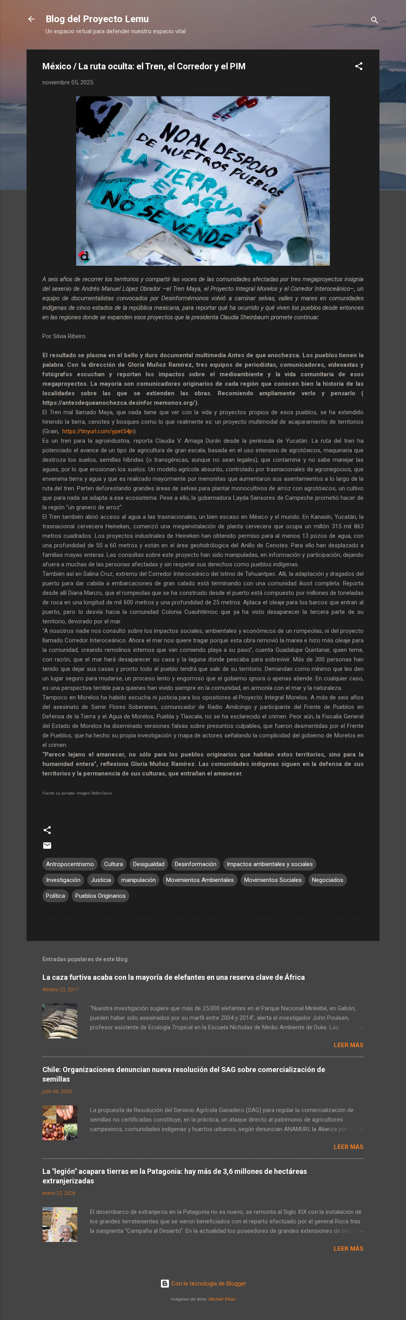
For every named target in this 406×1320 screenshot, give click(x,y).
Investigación (63, 880)
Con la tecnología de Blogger (208, 1283)
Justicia (101, 880)
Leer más (349, 1045)
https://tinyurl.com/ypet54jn (98, 431)
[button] (359, 67)
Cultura (113, 864)
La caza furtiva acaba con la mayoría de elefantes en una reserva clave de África (173, 977)
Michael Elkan (222, 1299)
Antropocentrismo (70, 864)
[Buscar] (374, 22)
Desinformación (195, 864)
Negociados (327, 880)
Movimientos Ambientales (200, 880)
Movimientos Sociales (273, 880)
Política (55, 895)
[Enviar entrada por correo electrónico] (47, 848)
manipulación (138, 880)
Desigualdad (149, 864)
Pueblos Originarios (100, 895)
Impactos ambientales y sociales (270, 864)
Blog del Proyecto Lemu (97, 19)
